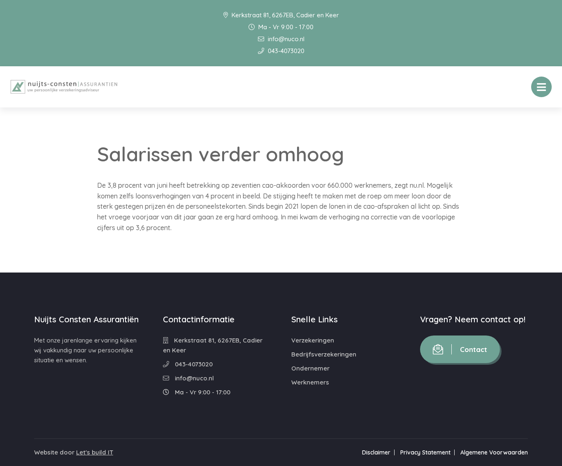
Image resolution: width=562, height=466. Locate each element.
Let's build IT (94, 452)
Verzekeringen (312, 340)
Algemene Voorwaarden (494, 452)
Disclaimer (376, 452)
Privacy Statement (425, 452)
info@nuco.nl (285, 39)
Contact (473, 349)
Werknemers (310, 382)
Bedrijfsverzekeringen (323, 354)
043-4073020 (285, 51)
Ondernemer (310, 368)
